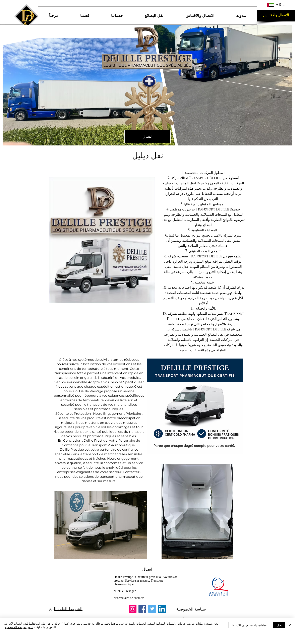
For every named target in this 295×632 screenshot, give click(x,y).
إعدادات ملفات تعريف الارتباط (250, 625)
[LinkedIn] (162, 609)
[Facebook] (142, 609)
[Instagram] (132, 609)
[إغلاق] (290, 625)
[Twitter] (152, 609)
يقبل (279, 625)
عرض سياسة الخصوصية (19, 627)
